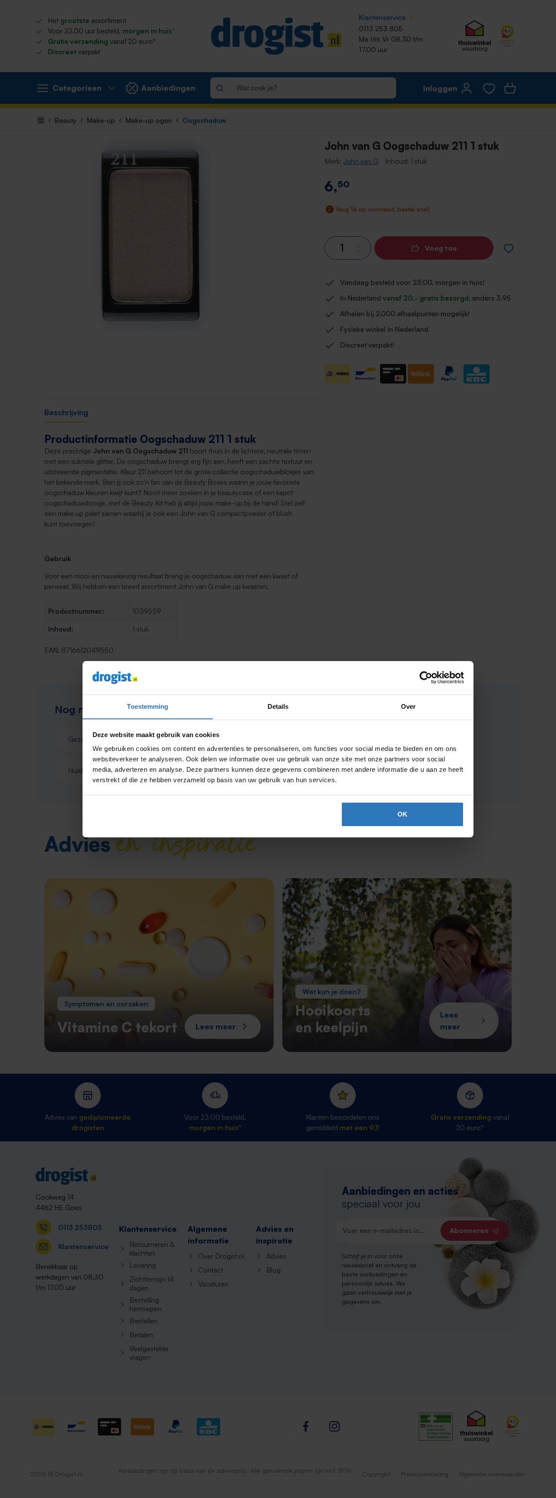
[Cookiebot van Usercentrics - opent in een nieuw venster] (426, 677)
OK (402, 814)
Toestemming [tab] (147, 706)
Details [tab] (278, 706)
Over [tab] (408, 706)
